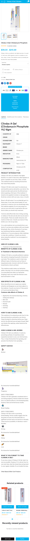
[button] (15, 87)
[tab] (15, 117)
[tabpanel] (8, 502)
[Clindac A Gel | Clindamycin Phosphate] (2, 83)
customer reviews (11, 45)
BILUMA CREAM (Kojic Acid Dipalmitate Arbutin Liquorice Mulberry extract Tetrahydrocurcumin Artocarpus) (22, 510)
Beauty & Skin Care (10, 79)
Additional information (14, 117)
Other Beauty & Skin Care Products (11, 471)
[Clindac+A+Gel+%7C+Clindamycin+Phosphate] (5, 83)
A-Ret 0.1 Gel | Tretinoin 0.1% (8, 510)
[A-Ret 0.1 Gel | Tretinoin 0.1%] (8, 495)
